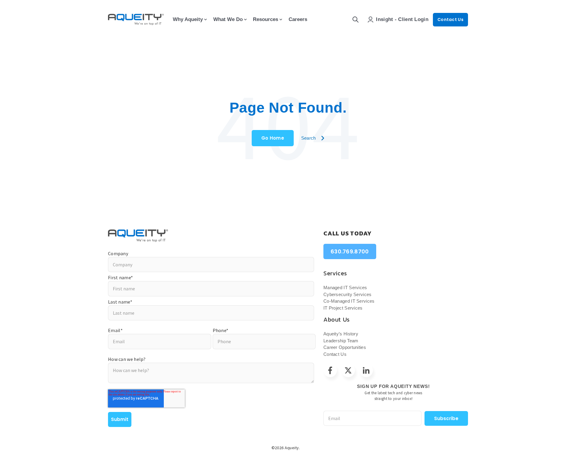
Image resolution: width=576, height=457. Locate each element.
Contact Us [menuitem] (334, 354)
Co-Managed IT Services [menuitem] (349, 301)
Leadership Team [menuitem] (340, 340)
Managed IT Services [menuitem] (345, 287)
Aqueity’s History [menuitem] (340, 333)
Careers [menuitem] (298, 19)
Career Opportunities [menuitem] (344, 347)
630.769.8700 (350, 251)
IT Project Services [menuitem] (343, 307)
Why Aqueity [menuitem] (188, 19)
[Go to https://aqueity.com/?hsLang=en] (211, 235)
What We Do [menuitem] (228, 19)
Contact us (450, 20)
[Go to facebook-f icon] (330, 370)
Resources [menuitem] (265, 19)
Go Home (272, 138)
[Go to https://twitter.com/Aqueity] (348, 370)
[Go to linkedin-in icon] (366, 370)
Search (308, 138)
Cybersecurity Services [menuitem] (347, 294)
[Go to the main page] (136, 19)
